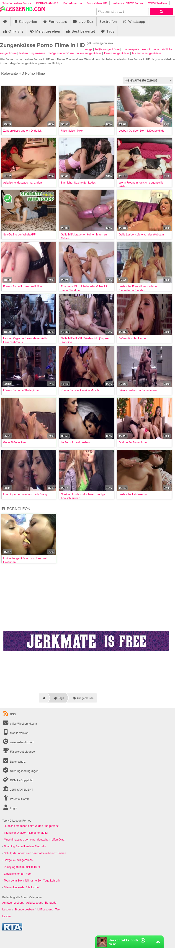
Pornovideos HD (97, 3)
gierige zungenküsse (61, 53)
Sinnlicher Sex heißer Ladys (78, 182)
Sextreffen (108, 21)
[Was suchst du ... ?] (161, 11)
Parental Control (19, 799)
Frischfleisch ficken (72, 130)
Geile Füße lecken (14, 442)
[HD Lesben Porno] (23, 11)
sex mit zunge (150, 49)
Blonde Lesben (24, 909)
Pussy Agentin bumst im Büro (22, 867)
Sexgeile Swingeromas (18, 860)
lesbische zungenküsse (146, 53)
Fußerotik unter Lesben (133, 338)
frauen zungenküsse (116, 53)
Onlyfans (15, 31)
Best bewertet (82, 31)
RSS (13, 714)
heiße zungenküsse (107, 49)
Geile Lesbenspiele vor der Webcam (141, 234)
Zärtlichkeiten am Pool (17, 873)
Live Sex (85, 21)
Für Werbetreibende (22, 751)
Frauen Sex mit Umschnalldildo (22, 286)
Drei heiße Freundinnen (133, 442)
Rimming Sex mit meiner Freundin (25, 846)
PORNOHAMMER (47, 3)
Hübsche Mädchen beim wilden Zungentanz (31, 826)
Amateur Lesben (12, 902)
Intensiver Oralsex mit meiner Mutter (26, 832)
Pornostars (57, 21)
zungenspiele (130, 49)
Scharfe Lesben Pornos (16, 3)
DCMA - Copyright (21, 780)
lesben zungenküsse (32, 53)
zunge (89, 49)
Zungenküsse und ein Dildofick (22, 130)
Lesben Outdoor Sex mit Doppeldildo (142, 130)
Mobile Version (18, 733)
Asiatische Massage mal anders (23, 182)
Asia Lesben (34, 902)
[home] (43, 698)
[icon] (5, 21)
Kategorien (27, 21)
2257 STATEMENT (21, 789)
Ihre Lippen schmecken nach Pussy (25, 494)
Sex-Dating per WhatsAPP (19, 234)
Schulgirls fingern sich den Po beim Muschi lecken (35, 853)
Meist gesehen (47, 31)
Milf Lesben (44, 909)
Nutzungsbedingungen (24, 771)
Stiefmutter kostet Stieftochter (22, 887)
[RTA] (12, 929)
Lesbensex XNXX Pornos (127, 3)
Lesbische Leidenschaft (133, 494)
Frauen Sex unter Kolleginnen (21, 390)
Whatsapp (136, 21)
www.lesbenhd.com (22, 742)
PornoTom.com (72, 3)
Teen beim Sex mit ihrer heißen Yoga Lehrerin (32, 880)
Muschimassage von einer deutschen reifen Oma (34, 839)
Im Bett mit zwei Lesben (75, 442)
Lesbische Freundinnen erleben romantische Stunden (138, 288)
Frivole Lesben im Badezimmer (138, 390)
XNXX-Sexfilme (157, 3)
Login (13, 808)
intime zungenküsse (89, 53)
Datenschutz (17, 761)
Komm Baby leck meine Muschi (80, 390)
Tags (110, 31)
